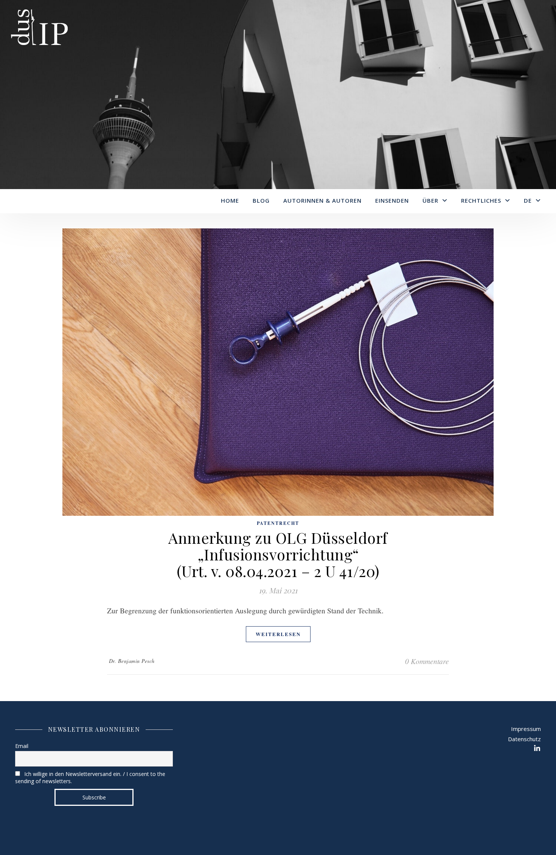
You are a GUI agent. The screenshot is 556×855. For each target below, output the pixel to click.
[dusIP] (39, 28)
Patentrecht (278, 523)
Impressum (526, 728)
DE (528, 200)
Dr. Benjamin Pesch (132, 660)
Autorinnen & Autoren (322, 200)
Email (21, 745)
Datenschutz (524, 739)
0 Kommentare (427, 661)
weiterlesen (278, 634)
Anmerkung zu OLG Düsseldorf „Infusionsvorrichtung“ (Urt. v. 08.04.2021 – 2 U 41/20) (278, 554)
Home (230, 200)
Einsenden (392, 200)
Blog (261, 200)
